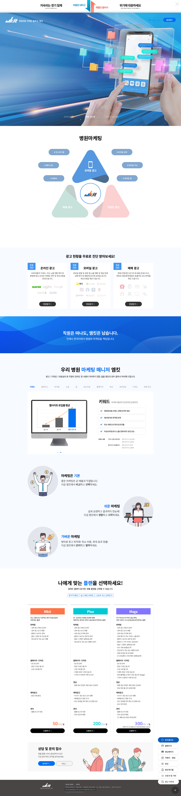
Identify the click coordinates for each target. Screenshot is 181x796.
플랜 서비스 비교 (153, 20)
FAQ (63, 763)
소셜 (67, 386)
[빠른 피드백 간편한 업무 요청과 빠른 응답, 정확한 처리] (90, 69)
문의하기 (169, 20)
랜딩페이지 (169, 751)
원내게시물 (169, 769)
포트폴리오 (169, 739)
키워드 (32, 386)
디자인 (135, 386)
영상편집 (122, 386)
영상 (166, 763)
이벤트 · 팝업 (170, 757)
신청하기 (46, 730)
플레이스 (44, 386)
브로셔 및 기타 (170, 775)
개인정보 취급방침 (69, 784)
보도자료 (86, 386)
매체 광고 (147, 386)
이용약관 (78, 784)
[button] (57, 452)
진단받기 (46, 304)
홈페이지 (168, 745)
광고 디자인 (169, 781)
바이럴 (56, 386)
